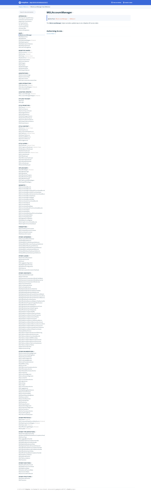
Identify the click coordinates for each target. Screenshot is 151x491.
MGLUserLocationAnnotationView (27, 80)
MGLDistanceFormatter (25, 234)
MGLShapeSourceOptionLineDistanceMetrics (30, 320)
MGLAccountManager (25, 35)
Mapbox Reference (23, 7)
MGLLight (21, 102)
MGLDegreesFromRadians (25, 218)
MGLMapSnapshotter (24, 45)
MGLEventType (23, 437)
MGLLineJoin (22, 385)
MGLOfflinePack (23, 173)
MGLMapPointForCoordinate (26, 466)
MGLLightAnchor (23, 381)
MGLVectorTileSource (24, 138)
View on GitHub (117, 2)
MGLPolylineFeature (24, 114)
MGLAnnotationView (24, 77)
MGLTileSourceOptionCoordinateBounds (29, 336)
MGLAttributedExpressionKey (26, 433)
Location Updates (25, 92)
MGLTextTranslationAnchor (26, 411)
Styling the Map (24, 99)
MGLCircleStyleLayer (24, 154)
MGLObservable (23, 425)
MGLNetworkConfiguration (26, 266)
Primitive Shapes (24, 50)
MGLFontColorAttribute (25, 283)
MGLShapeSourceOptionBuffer (27, 311)
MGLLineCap (22, 383)
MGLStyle (21, 100)
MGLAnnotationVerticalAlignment (27, 353)
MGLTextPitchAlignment (25, 406)
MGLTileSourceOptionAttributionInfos (29, 334)
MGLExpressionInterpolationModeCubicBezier (31, 278)
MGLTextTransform (24, 409)
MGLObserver (22, 268)
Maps (20, 33)
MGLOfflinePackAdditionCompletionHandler (30, 447)
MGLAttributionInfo (24, 259)
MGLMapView (22, 38)
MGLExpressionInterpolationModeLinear (29, 282)
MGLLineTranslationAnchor (26, 386)
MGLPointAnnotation (24, 59)
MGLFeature (22, 107)
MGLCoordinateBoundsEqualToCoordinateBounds (32, 190)
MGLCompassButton (24, 89)
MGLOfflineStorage (24, 171)
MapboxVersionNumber (25, 346)
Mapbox (27, 489)
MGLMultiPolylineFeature (25, 118)
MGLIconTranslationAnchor (26, 379)
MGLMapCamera (23, 37)
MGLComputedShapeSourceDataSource (29, 421)
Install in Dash (128, 2)
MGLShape (21, 56)
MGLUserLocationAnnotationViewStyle (29, 270)
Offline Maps (23, 168)
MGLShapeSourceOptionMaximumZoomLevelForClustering (32, 324)
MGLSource (22, 128)
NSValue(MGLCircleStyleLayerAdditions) (29, 242)
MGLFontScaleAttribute (25, 287)
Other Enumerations (26, 351)
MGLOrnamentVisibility (25, 393)
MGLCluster (22, 419)
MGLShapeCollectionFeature (26, 121)
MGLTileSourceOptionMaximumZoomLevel (30, 339)
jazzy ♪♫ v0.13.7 (61, 489)
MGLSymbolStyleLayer (24, 165)
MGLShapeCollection (24, 70)
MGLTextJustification (24, 404)
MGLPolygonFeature (24, 112)
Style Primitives (24, 105)
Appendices (22, 16)
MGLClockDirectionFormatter (26, 228)
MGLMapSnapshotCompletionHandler (29, 440)
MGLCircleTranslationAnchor (26, 362)
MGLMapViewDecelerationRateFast (28, 289)
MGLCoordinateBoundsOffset (26, 199)
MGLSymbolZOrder (24, 400)
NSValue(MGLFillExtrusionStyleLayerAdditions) (31, 244)
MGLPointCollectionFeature (26, 119)
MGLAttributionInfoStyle (25, 357)
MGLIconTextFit (23, 378)
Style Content (24, 126)
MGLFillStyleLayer (23, 156)
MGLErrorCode (22, 365)
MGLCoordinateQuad (24, 202)
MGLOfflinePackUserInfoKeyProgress (28, 308)
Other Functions (25, 463)
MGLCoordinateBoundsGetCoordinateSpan (30, 192)
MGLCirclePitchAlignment (25, 358)
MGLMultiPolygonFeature (25, 116)
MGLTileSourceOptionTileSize (26, 345)
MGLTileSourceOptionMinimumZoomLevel (30, 341)
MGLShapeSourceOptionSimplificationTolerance (31, 327)
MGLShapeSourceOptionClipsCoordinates (29, 313)
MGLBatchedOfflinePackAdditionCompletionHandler (32, 435)
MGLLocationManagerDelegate (27, 95)
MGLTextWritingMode (24, 413)
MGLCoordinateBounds (25, 187)
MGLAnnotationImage (24, 75)
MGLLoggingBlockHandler (25, 439)
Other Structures (25, 476)
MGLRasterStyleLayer (24, 151)
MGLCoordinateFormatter (25, 232)
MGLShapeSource (23, 130)
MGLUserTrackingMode (25, 47)
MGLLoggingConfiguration (26, 263)
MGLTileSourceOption (24, 458)
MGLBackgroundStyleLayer (26, 149)
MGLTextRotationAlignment (26, 407)
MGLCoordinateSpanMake (26, 215)
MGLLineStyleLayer (24, 163)
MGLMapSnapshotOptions (26, 44)
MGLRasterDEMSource (24, 137)
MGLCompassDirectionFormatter (27, 230)
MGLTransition (22, 460)
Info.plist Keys (22, 28)
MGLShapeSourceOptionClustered (28, 318)
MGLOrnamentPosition (25, 392)
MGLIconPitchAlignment (25, 374)
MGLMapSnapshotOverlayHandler (28, 442)
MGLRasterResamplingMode (26, 395)
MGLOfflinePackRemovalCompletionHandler (30, 449)
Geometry (22, 185)
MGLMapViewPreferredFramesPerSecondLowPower (32, 296)
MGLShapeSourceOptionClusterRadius (29, 317)
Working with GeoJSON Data (26, 18)
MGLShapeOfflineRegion (25, 182)
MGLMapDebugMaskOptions (26, 390)
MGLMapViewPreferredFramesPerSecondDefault (31, 294)
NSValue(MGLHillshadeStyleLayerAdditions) (30, 247)
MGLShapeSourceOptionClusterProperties (30, 315)
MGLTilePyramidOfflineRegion (26, 180)
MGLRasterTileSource (24, 135)
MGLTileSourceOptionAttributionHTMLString (30, 332)
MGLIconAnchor (23, 372)
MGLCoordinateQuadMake (26, 206)
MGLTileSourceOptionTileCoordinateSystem (30, 343)
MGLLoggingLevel (23, 388)
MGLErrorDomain (23, 276)
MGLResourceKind (23, 397)
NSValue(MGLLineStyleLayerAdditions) (29, 249)
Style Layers (23, 143)
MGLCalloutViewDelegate (25, 87)
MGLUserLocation (23, 78)
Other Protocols (25, 417)
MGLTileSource (22, 133)
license (35, 489)
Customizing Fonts (23, 26)
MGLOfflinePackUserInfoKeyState (27, 310)
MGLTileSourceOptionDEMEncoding (28, 338)
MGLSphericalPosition (24, 456)
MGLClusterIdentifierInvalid (26, 275)
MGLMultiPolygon (23, 66)
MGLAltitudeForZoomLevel (26, 465)
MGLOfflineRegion (23, 169)
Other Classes (23, 256)
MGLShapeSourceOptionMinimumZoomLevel (30, 325)
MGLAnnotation (23, 52)
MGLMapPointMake (24, 468)
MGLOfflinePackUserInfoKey (26, 451)
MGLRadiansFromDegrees (25, 220)
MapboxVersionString (24, 348)
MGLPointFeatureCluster (25, 111)
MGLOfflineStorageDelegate (26, 427)
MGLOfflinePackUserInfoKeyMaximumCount (30, 306)
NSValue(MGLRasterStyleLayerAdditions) (29, 251)
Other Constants (25, 273)
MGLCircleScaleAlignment (25, 360)
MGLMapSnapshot (23, 42)
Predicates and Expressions (26, 19)
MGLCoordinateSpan (24, 209)
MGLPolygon (22, 63)
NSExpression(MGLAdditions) (26, 239)
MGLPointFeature (23, 109)
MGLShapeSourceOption (25, 454)
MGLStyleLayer (23, 145)
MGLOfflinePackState (24, 178)
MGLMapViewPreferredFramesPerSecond (29, 446)
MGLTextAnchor (23, 402)
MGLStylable (22, 428)
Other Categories (25, 237)
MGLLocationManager (24, 94)
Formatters (23, 227)
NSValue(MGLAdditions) (25, 240)
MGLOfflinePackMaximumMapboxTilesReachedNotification (32, 301)
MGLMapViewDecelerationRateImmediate (30, 290)
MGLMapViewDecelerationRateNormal (29, 292)
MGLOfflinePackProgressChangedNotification (30, 303)
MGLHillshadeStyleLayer (25, 161)
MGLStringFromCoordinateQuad (27, 223)
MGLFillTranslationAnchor (25, 369)
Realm (69, 489)
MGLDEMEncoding (23, 364)
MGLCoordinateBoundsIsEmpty (27, 195)
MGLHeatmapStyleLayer (25, 159)
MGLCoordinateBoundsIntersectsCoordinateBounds (32, 194)
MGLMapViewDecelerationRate (27, 444)
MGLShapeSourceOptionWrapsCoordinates (30, 329)
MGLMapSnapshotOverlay (26, 264)
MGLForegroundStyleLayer (26, 147)
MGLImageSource (23, 140)
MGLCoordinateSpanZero (25, 216)
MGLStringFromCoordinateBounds (28, 222)
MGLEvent (21, 261)
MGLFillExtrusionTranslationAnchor (28, 367)
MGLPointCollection (24, 61)
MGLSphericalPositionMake (26, 470)
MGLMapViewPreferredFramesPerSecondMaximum (32, 297)
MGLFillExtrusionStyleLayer (26, 158)
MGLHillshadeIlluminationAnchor (27, 371)
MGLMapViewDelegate (24, 40)
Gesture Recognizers (24, 30)
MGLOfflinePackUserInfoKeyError (27, 304)
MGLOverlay (22, 54)
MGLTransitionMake (24, 472)
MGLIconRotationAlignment (26, 376)
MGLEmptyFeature (24, 123)
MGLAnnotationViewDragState (27, 355)
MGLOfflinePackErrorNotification (27, 299)
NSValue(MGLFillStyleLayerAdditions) (28, 246)
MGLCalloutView (23, 85)
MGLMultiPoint (23, 58)
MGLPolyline (22, 65)
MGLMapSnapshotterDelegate (27, 423)
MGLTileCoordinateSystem (26, 414)
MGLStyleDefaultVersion (25, 331)
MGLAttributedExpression (25, 257)
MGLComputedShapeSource (26, 131)
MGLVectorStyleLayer (24, 152)
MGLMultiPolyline (23, 68)
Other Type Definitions (27, 432)
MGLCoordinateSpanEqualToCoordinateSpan (30, 213)
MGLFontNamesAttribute (25, 285)
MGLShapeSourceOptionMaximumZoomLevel (31, 322)
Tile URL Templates (23, 25)
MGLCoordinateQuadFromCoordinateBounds (31, 208)
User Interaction (25, 83)
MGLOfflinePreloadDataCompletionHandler (30, 453)
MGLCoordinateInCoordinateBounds (28, 201)
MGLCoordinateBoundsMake (26, 197)
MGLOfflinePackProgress (25, 175)
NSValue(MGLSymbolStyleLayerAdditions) (30, 253)
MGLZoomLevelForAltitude (26, 473)
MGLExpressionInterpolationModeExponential (31, 280)
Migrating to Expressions (25, 21)
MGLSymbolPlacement (25, 399)
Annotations (23, 73)
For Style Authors (23, 23)
